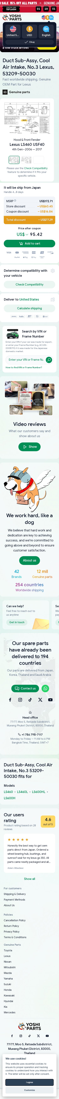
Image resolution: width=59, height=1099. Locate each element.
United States (29, 299)
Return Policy (11, 926)
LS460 (8, 792)
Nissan (7, 961)
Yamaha (8, 978)
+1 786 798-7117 (32, 734)
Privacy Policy (11, 931)
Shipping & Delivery (15, 894)
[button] (14, 160)
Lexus (7, 956)
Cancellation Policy (14, 920)
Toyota (8, 950)
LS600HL (38, 792)
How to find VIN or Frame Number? (24, 367)
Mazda (8, 973)
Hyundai (8, 1001)
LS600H (9, 798)
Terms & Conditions (15, 937)
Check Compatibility (36, 168)
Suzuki (7, 984)
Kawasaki (9, 995)
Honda (7, 990)
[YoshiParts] (29, 1026)
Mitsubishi (9, 967)
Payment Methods (14, 899)
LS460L (22, 792)
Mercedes (9, 1012)
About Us (9, 905)
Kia (5, 1006)
